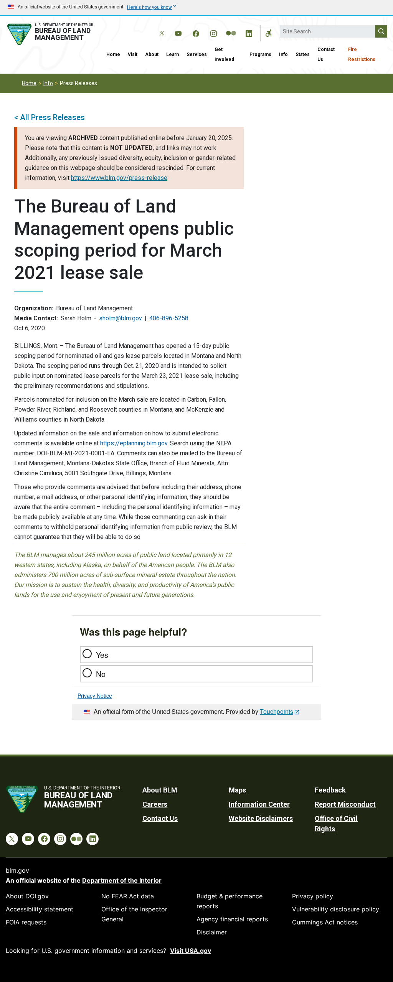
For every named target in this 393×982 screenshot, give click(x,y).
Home (113, 54)
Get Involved (224, 54)
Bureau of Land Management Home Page (51, 34)
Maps (237, 790)
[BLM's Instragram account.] (213, 32)
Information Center (259, 804)
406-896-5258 (168, 318)
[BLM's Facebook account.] (196, 32)
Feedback (330, 790)
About (152, 54)
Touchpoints (276, 711)
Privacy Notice (95, 695)
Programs (260, 54)
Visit (132, 54)
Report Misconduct (345, 804)
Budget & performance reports (229, 901)
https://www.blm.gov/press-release (119, 177)
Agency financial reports (232, 919)
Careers (154, 804)
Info (283, 54)
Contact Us (326, 54)
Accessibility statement (39, 909)
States (303, 54)
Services (197, 54)
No (101, 673)
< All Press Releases (49, 117)
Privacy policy (312, 896)
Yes (102, 654)
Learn (172, 54)
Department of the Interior (122, 880)
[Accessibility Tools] (268, 33)
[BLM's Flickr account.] (231, 27)
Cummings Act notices (325, 922)
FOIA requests (26, 922)
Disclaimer (211, 932)
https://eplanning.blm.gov (133, 443)
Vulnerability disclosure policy (335, 909)
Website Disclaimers (261, 818)
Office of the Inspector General (134, 914)
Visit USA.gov (190, 950)
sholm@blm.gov (120, 318)
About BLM (159, 790)
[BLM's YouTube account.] (178, 32)
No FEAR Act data (127, 896)
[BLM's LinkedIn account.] (249, 32)
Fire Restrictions (361, 54)
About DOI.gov (27, 896)
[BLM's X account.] (160, 27)
